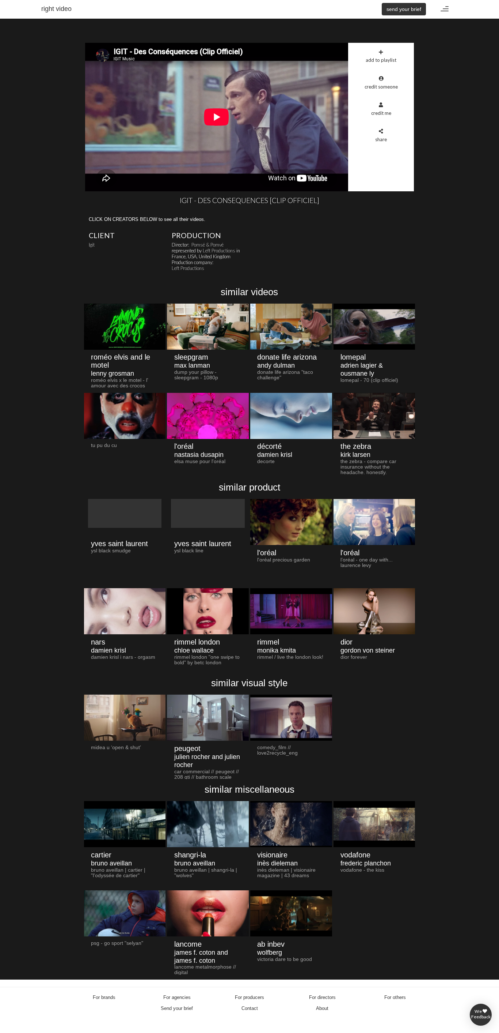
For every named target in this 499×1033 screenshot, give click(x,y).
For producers (249, 997)
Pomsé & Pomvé (207, 245)
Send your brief (177, 1008)
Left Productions (219, 250)
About (322, 1008)
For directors (322, 997)
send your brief (403, 9)
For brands (104, 997)
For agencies (177, 997)
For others (395, 997)
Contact (249, 1008)
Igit (92, 245)
